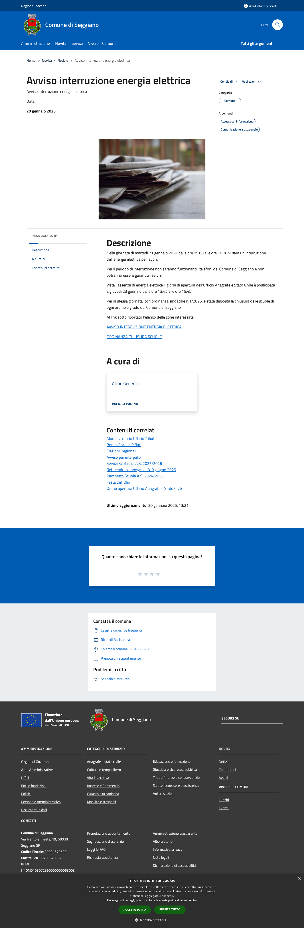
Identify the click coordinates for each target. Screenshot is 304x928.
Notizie (62, 60)
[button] (152, 920)
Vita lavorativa (98, 777)
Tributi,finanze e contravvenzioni (178, 777)
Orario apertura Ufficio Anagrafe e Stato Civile (145, 488)
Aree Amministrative (37, 769)
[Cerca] (277, 24)
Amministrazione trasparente (175, 833)
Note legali (161, 857)
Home (30, 60)
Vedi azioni (249, 81)
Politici (26, 793)
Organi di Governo (35, 761)
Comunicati (227, 769)
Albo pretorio (162, 841)
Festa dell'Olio (118, 482)
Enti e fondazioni (34, 785)
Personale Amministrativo (41, 801)
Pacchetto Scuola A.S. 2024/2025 (135, 476)
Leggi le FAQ (96, 849)
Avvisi (223, 777)
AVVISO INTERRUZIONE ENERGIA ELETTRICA (144, 327)
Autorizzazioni (163, 793)
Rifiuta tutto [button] (169, 909)
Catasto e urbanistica (103, 793)
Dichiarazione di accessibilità (174, 865)
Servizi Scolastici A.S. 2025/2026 (134, 463)
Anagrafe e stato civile (104, 761)
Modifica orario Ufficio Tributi (131, 438)
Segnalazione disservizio (105, 841)
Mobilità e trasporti (101, 801)
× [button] (299, 878)
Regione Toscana (33, 5)
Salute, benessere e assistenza (176, 785)
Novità (47, 60)
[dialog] (152, 901)
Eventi (224, 807)
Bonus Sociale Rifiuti (124, 445)
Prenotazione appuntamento (108, 833)
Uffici (25, 777)
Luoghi (224, 799)
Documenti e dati (34, 809)
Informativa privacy (167, 849)
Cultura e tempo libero (104, 769)
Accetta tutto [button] (135, 910)
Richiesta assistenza (102, 857)
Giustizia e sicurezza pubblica (175, 769)
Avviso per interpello (124, 457)
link (195, 900)
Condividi (226, 81)
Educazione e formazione (172, 761)
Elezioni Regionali (121, 451)
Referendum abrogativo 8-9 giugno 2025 (141, 470)
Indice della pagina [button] (44, 235)
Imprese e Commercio (103, 785)
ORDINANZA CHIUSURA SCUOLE (134, 337)
